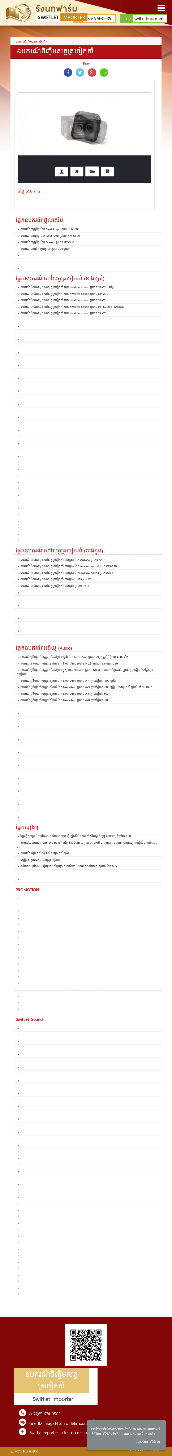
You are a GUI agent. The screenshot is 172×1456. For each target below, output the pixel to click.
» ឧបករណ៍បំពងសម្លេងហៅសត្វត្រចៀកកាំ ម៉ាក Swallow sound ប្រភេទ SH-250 (63, 300)
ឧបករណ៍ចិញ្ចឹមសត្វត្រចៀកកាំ (30, 41)
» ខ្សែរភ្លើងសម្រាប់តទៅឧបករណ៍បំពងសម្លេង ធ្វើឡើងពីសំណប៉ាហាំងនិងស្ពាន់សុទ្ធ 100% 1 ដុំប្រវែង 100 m (76, 836)
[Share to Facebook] (68, 72)
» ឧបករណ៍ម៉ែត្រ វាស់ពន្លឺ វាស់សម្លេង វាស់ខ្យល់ (43, 853)
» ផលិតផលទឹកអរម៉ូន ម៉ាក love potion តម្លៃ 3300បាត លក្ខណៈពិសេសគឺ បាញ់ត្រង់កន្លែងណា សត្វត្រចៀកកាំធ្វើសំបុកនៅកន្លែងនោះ (86, 844)
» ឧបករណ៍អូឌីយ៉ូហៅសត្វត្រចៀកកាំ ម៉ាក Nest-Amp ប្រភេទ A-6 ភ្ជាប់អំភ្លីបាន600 (63, 693)
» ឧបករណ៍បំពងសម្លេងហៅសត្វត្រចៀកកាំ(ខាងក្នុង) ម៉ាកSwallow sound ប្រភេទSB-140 (67, 566)
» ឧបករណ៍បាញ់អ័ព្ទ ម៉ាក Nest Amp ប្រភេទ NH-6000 (48, 229)
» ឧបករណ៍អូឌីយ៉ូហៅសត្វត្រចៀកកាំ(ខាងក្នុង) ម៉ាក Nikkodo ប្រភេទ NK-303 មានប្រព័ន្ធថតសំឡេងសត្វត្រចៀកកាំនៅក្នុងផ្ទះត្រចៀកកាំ (84, 672)
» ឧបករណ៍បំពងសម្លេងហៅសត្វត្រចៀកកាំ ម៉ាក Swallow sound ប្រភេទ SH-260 (63, 313)
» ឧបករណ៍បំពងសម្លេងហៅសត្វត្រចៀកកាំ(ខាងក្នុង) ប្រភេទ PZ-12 (54, 579)
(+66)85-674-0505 (44, 1413)
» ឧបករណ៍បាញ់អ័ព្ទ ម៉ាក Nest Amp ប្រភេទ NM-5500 (49, 235)
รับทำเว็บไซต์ (137, 1450)
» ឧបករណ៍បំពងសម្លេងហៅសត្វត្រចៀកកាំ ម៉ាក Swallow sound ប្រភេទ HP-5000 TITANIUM (71, 306)
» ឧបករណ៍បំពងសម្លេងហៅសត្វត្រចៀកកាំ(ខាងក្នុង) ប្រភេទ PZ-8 (53, 585)
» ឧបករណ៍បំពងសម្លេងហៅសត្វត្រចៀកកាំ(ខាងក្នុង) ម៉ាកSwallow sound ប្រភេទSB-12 (66, 572)
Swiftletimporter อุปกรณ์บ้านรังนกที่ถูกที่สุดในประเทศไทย (78, 1432)
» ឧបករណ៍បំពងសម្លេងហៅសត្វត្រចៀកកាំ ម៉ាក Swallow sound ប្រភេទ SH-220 (63, 293)
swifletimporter (143, 18)
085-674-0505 (97, 18)
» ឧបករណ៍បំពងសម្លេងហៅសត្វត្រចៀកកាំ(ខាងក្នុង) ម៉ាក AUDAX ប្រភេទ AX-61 (62, 559)
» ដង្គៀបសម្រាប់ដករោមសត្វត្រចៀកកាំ (39, 859)
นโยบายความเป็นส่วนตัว (138, 1433)
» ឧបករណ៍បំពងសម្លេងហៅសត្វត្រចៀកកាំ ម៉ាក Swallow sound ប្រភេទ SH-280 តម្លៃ (66, 287)
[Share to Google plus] (92, 72)
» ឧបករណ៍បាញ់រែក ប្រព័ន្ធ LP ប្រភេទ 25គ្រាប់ (43, 248)
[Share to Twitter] (80, 72)
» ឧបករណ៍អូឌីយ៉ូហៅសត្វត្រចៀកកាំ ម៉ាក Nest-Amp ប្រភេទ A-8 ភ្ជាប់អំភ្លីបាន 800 (63, 700)
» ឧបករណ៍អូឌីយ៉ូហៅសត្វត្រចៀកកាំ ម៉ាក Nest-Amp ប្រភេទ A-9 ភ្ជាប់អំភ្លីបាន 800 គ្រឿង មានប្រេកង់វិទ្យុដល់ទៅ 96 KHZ (85, 687)
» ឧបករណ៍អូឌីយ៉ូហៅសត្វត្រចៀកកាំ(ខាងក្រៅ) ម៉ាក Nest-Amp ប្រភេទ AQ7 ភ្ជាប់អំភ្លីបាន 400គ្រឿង (73, 657)
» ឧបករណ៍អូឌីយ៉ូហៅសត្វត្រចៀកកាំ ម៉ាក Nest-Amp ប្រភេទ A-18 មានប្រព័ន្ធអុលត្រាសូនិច (68, 663)
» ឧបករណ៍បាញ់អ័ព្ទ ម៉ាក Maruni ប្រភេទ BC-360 (46, 242)
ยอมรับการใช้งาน (148, 1441)
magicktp (52, 1423)
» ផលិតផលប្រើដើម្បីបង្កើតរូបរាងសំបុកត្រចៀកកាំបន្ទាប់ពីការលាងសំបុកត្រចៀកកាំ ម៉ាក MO (67, 866)
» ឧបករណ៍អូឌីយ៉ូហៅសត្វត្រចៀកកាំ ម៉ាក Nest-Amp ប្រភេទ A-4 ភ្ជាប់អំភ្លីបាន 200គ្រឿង (67, 680)
